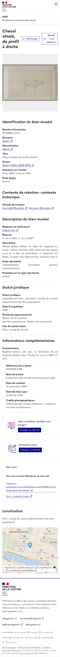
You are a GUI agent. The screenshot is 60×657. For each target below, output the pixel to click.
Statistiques (29, 637)
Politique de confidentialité (28, 647)
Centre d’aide (47, 637)
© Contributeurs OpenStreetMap (21, 570)
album (5, 149)
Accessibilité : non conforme (14, 632)
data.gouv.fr (32, 624)
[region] (30, 550)
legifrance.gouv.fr (11, 624)
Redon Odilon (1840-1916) (16, 165)
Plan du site (10, 642)
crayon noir (8, 230)
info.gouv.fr (8, 618)
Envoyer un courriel (29, 429)
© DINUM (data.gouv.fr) (26, 567)
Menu (56, 4)
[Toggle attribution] (54, 567)
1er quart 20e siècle (39, 208)
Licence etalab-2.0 (26, 653)
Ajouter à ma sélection (51, 39)
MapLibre (9, 567)
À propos (46, 632)
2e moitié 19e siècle (13, 208)
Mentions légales (9, 647)
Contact (34, 632)
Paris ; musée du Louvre (17, 496)
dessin (5, 141)
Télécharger (32, 38)
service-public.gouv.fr (30, 618)
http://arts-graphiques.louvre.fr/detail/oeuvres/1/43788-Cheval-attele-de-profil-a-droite (31, 487)
